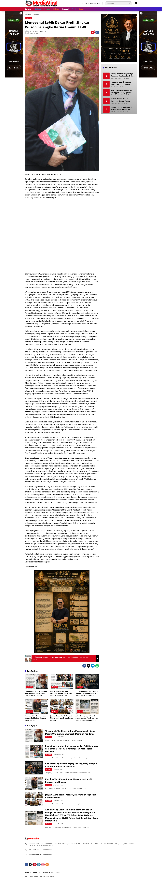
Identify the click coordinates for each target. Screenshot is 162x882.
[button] (130, 3)
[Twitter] (88, 666)
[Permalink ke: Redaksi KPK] (27, 32)
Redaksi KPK (34, 31)
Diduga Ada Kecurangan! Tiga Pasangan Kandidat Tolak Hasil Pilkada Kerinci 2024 (122, 75)
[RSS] (47, 864)
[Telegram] (93, 666)
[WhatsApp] (97, 666)
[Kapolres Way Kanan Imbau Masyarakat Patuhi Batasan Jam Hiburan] (36, 706)
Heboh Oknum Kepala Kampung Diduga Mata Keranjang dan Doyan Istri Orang (121, 100)
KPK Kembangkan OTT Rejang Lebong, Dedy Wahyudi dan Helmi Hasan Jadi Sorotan (86, 693)
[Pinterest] (35, 864)
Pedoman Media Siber (51, 872)
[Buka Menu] (135, 3)
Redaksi (28, 872)
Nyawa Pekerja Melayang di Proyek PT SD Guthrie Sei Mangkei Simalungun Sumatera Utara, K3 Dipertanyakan (123, 108)
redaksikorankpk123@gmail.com (41, 854)
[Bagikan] (97, 32)
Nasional (28, 18)
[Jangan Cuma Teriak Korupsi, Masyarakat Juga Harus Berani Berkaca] (62, 706)
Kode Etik (37, 872)
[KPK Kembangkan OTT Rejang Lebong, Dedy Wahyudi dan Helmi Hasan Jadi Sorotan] (87, 681)
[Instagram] (43, 864)
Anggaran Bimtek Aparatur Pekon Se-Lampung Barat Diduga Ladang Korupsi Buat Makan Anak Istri (122, 83)
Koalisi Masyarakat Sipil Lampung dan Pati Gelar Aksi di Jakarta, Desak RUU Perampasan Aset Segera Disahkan (61, 693)
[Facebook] (84, 666)
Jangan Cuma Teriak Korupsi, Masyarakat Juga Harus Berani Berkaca (61, 718)
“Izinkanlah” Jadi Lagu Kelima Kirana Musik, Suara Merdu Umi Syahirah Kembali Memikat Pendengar (36, 693)
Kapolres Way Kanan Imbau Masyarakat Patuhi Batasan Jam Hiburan (35, 718)
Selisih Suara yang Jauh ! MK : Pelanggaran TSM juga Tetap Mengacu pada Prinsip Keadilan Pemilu (123, 91)
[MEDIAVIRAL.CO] (41, 3)
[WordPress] (39, 864)
